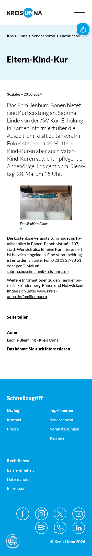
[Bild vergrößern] (46, 203)
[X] (60, 513)
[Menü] (79, 12)
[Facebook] (22, 513)
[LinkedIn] (78, 527)
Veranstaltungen (64, 428)
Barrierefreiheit (20, 470)
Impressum (17, 488)
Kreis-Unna (17, 35)
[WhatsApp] (60, 527)
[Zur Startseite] (24, 13)
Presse (13, 428)
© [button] (21, 229)
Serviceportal (42, 35)
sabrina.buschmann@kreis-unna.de (37, 271)
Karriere (57, 438)
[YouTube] (78, 513)
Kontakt (14, 419)
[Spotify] (41, 527)
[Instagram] (41, 513)
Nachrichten (69, 35)
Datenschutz (18, 479)
